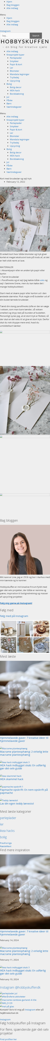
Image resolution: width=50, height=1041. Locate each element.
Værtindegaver (14, 106)
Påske (9, 100)
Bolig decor (15, 87)
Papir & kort (16, 64)
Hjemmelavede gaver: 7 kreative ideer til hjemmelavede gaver (24, 739)
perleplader (8, 818)
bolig (3, 837)
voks (42, 280)
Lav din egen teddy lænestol (17, 803)
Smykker (14, 61)
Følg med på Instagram (14, 616)
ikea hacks (7, 830)
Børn (9, 103)
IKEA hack (15, 90)
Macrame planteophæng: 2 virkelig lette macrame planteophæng (24, 753)
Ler (11, 67)
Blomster (14, 70)
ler (2, 824)
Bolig (9, 83)
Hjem (9, 1)
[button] (25, 14)
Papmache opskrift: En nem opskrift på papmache (24, 791)
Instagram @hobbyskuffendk (20, 987)
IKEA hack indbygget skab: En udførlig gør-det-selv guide (23, 767)
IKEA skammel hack (11, 779)
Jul (8, 96)
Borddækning (17, 93)
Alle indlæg (12, 8)
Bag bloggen (13, 4)
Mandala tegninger (19, 74)
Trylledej (14, 77)
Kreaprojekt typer (15, 54)
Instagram (30, 1009)
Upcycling (15, 80)
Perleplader (16, 57)
